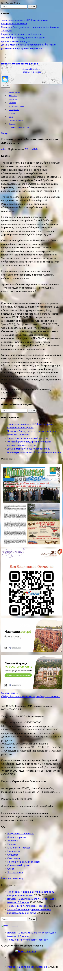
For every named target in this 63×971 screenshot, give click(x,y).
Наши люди (13, 96)
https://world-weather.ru (31, 69)
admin (4, 149)
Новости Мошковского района (19, 63)
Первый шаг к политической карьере (21, 34)
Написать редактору (16, 120)
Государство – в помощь (17, 106)
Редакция (12, 124)
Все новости (12, 926)
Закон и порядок (14, 92)
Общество (12, 103)
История (12, 113)
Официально (13, 99)
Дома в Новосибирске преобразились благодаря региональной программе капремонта (28, 46)
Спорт (11, 117)
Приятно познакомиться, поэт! (19, 127)
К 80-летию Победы (18, 847)
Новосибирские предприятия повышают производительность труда (23, 39)
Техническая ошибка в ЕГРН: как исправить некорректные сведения (24, 21)
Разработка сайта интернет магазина (27, 967)
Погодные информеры (31, 72)
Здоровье (12, 840)
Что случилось (14, 110)
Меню (5, 85)
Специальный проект (18, 865)
